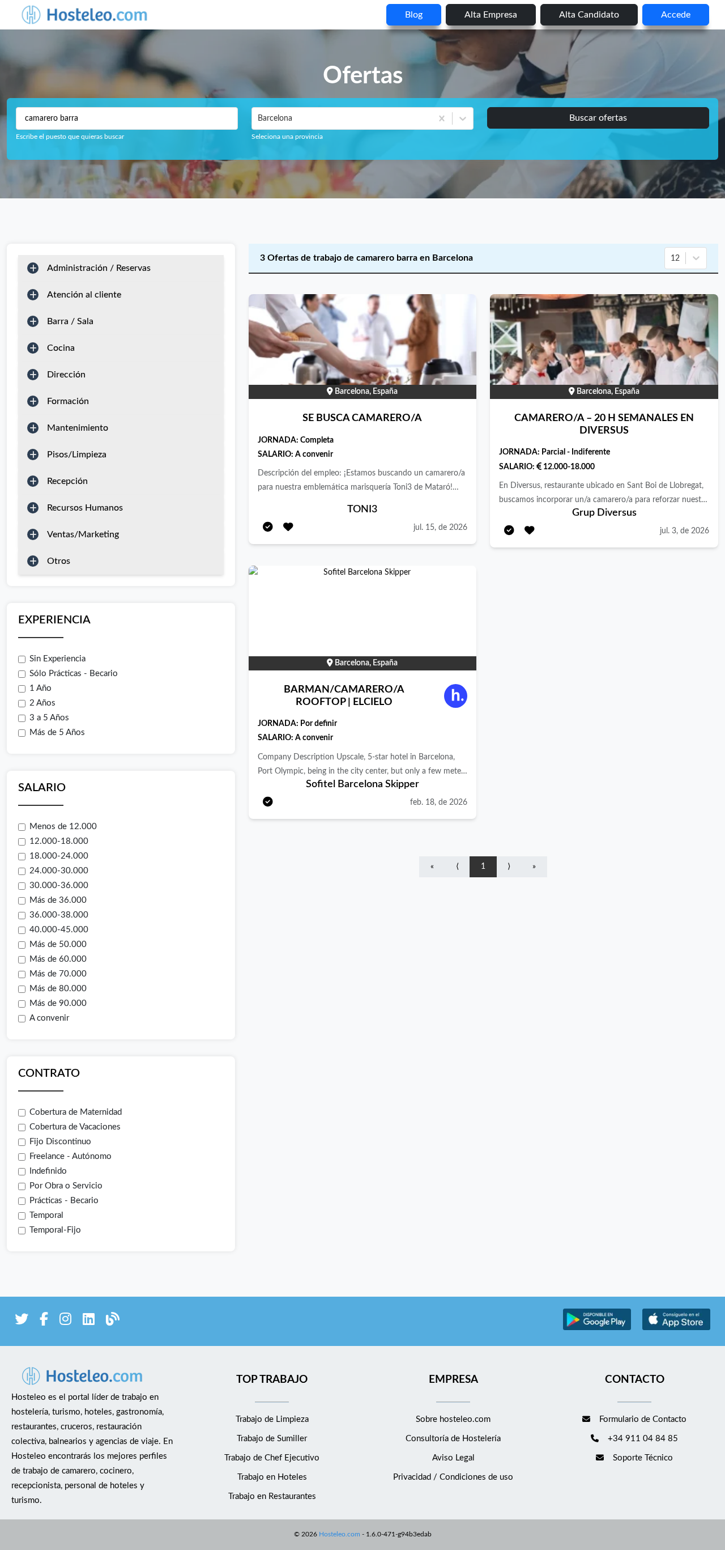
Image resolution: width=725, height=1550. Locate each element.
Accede (675, 14)
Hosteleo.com (339, 1534)
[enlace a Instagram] (65, 1321)
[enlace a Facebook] (44, 1321)
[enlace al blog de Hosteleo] (112, 1321)
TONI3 (362, 509)
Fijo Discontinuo (60, 1141)
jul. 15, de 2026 (440, 528)
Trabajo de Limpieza (272, 1419)
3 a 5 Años (49, 718)
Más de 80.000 (58, 988)
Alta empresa (490, 14)
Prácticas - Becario (64, 1200)
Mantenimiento (77, 427)
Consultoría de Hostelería (453, 1438)
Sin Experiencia (57, 659)
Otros (58, 561)
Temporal (46, 1215)
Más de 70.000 (58, 974)
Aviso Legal (453, 1458)
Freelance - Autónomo (70, 1156)
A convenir (49, 1018)
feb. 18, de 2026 (438, 802)
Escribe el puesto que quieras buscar (70, 136)
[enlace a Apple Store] (676, 1328)
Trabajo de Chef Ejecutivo (271, 1458)
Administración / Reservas (99, 268)
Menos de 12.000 (63, 826)
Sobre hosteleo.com (453, 1419)
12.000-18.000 (58, 841)
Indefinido (48, 1171)
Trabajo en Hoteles (272, 1477)
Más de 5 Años (57, 732)
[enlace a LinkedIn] (88, 1321)
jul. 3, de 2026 (684, 531)
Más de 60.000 (58, 959)
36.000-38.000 (58, 915)
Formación (68, 401)
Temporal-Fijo (55, 1230)
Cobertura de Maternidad (75, 1112)
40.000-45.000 (58, 929)
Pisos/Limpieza (76, 454)
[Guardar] (288, 527)
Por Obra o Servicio (66, 1186)
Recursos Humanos (85, 507)
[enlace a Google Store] (597, 1328)
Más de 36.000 (58, 900)
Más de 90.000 (58, 1003)
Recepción (67, 481)
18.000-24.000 (58, 856)
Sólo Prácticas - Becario (73, 673)
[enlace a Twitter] (21, 1321)
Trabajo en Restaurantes (272, 1496)
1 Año (40, 688)
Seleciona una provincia (287, 136)
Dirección (66, 374)
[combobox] (259, 118)
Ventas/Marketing (83, 534)
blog (414, 14)
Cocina (61, 348)
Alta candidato (589, 14)
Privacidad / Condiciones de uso (453, 1477)
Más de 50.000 (58, 944)
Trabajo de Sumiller (272, 1438)
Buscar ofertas (598, 117)
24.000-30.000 (58, 871)
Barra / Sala (70, 321)
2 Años (42, 703)
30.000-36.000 (58, 885)
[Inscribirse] (268, 527)
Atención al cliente (84, 294)
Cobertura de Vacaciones (75, 1127)
